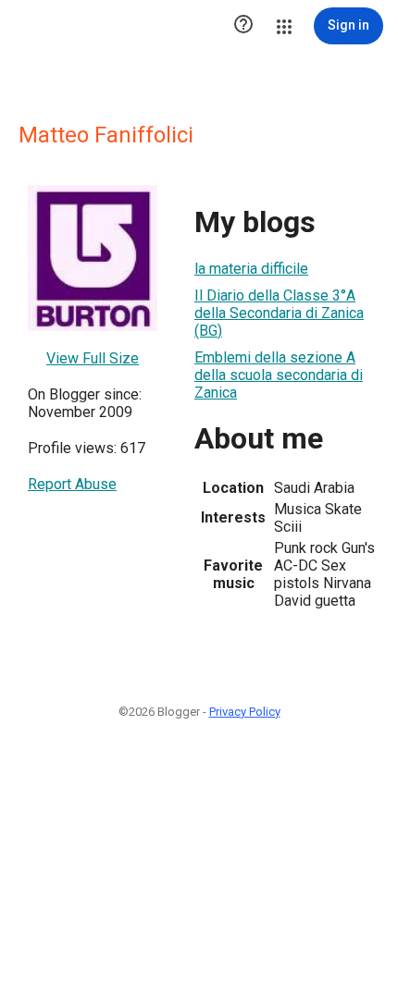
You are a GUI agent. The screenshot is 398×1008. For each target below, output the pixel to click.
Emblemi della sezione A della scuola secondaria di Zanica (278, 375)
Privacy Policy (244, 712)
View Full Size (92, 358)
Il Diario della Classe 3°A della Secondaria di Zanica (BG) (279, 313)
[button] (243, 26)
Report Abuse (72, 484)
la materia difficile (251, 268)
